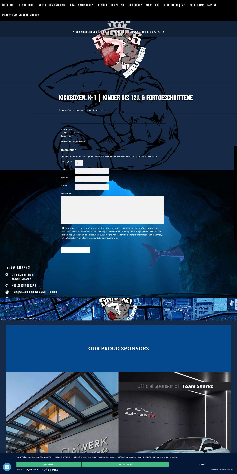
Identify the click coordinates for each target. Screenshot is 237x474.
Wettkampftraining (203, 5)
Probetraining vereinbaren (21, 15)
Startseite (63, 110)
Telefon (64, 177)
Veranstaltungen (75, 110)
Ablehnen (49, 464)
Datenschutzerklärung (107, 238)
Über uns (8, 5)
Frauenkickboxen (82, 5)
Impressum (214, 469)
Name (64, 169)
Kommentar (66, 193)
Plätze (66, 161)
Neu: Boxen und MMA (52, 5)
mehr (202, 464)
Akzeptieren (125, 464)
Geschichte (26, 5)
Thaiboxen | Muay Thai (144, 5)
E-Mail (64, 185)
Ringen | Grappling (111, 5)
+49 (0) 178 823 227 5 (150, 32)
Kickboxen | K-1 (175, 5)
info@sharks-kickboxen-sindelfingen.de (35, 292)
